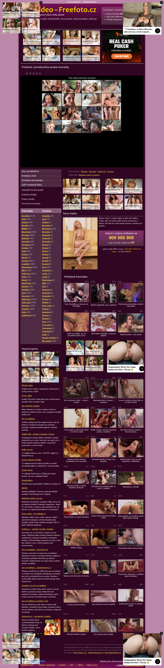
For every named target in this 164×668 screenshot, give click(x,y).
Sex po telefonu (73, 2)
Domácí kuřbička (103, 548)
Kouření (110, 171)
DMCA (80, 665)
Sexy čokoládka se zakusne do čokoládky (76, 305)
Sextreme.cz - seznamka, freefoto (36, 616)
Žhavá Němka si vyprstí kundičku (76, 517)
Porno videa (27, 396)
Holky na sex (27, 449)
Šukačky (84, 171)
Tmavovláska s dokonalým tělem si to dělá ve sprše (76, 431)
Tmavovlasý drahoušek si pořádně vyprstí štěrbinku (131, 575)
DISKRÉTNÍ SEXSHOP (32, 190)
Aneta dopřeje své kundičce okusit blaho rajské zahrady (131, 517)
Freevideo (27, 210)
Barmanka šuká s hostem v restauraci (103, 401)
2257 (72, 665)
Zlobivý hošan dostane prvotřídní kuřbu (103, 517)
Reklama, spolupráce (46, 665)
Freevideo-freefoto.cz (134, 665)
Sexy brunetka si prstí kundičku (103, 604)
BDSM (24, 488)
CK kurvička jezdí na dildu (103, 634)
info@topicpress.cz (96, 653)
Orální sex (102, 171)
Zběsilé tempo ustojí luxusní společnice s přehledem (130, 460)
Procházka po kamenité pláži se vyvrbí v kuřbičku (103, 487)
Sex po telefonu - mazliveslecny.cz (36, 567)
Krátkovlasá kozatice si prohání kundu (130, 605)
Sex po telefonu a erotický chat (35, 601)
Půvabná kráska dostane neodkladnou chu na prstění (76, 460)
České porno (27, 470)
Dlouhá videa (27, 385)
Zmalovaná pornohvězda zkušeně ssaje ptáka (130, 305)
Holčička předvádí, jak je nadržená (103, 305)
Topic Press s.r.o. (80, 653)
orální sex (93, 19)
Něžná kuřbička (103, 575)
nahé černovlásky (81, 19)
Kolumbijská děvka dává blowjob (131, 548)
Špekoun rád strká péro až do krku (76, 576)
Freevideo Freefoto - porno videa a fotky (58, 9)
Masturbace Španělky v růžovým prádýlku (103, 335)
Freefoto (46, 210)
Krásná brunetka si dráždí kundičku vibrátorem (76, 487)
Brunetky (92, 171)
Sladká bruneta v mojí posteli (131, 334)
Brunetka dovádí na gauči (76, 634)
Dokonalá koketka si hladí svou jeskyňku (103, 460)
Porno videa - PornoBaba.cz (34, 514)
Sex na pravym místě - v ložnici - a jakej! (76, 401)
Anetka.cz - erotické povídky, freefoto (37, 529)
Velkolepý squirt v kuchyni (89, 175)
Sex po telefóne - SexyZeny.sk (35, 550)
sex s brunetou (66, 19)
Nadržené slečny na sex (32, 498)
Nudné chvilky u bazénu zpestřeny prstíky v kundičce (103, 431)
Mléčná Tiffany (76, 548)
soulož (44, 19)
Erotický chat (29, 175)
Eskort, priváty (28, 199)
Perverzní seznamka (31, 203)
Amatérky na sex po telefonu (34, 585)
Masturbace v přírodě (131, 487)
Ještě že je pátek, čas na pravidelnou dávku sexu (76, 335)
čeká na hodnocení (34, 74)
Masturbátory (27, 480)
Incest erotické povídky (31, 460)
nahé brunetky (53, 19)
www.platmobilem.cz (113, 653)
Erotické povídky (89, 2)
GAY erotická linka (32, 184)
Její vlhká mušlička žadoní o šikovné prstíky (130, 431)
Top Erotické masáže (31, 406)
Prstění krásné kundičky (76, 605)
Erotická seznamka (32, 180)
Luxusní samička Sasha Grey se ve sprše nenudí (131, 401)
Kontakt (62, 665)
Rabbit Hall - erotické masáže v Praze (38, 434)
